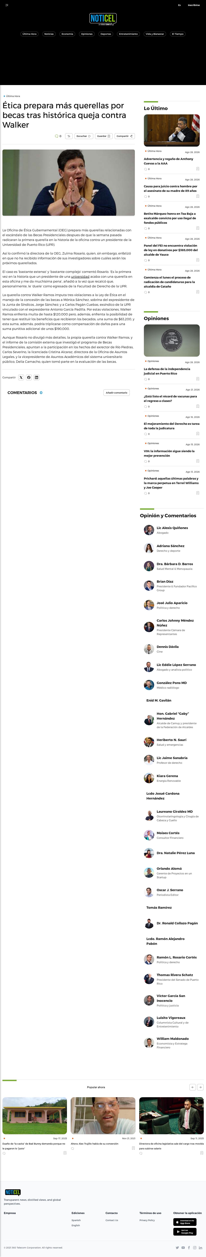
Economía (67, 34)
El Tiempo (177, 34)
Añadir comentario (116, 392)
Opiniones (87, 34)
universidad (80, 276)
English (76, 1225)
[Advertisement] (103, 62)
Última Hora (29, 34)
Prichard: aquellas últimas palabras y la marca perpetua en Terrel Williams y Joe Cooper (171, 483)
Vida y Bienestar (155, 34)
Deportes (106, 34)
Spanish (76, 1220)
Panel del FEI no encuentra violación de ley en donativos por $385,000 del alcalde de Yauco (171, 250)
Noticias (49, 34)
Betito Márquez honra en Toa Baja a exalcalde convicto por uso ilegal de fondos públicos (170, 218)
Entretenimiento (128, 34)
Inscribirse (194, 5)
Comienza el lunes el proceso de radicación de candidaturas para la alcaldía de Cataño (169, 282)
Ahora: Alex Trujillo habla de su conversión (26, 1143)
